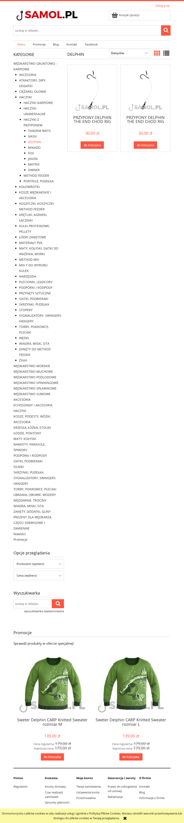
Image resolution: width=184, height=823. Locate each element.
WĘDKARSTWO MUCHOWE (33, 371)
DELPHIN (34, 142)
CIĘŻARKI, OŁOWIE (32, 91)
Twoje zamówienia (88, 786)
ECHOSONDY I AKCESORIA (33, 405)
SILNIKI (18, 467)
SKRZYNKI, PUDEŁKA (34, 304)
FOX (31, 153)
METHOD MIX (29, 259)
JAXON (33, 159)
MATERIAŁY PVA (30, 243)
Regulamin (20, 786)
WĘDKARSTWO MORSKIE (31, 366)
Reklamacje (115, 797)
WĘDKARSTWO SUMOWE (31, 394)
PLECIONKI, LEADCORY (36, 282)
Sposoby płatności (57, 802)
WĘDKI (24, 338)
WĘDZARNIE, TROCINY (29, 500)
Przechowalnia (86, 798)
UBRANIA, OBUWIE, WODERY (34, 495)
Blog (142, 792)
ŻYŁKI (23, 360)
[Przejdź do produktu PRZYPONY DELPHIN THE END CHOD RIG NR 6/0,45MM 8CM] (145, 89)
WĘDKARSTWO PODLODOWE (34, 377)
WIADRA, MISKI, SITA (34, 343)
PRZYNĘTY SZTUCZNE (35, 293)
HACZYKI (25, 97)
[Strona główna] (54, 16)
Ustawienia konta (87, 792)
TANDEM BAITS (39, 131)
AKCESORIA (27, 75)
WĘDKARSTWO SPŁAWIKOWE (35, 388)
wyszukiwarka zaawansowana (44, 611)
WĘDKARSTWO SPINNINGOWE (36, 383)
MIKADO (34, 147)
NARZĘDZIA (27, 276)
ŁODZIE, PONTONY (27, 433)
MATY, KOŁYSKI (24, 439)
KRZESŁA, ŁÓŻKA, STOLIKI (32, 427)
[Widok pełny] (166, 53)
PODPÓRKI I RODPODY (36, 287)
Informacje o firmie (151, 798)
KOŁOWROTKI (29, 187)
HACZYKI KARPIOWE (38, 103)
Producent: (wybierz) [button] (30, 564)
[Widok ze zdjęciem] (157, 53)
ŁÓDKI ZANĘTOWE (32, 237)
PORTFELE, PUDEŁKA (39, 181)
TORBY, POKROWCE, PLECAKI (34, 489)
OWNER (34, 170)
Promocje (20, 539)
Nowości (19, 534)
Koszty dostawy (55, 786)
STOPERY (26, 310)
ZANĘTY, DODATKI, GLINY (32, 511)
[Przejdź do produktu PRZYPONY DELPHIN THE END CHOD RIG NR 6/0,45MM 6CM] (92, 89)
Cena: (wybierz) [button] (27, 575)
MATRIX (33, 164)
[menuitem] (21, 44)
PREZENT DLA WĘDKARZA (32, 517)
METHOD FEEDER (36, 175)
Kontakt (144, 786)
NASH (32, 136)
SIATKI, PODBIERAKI (33, 299)
